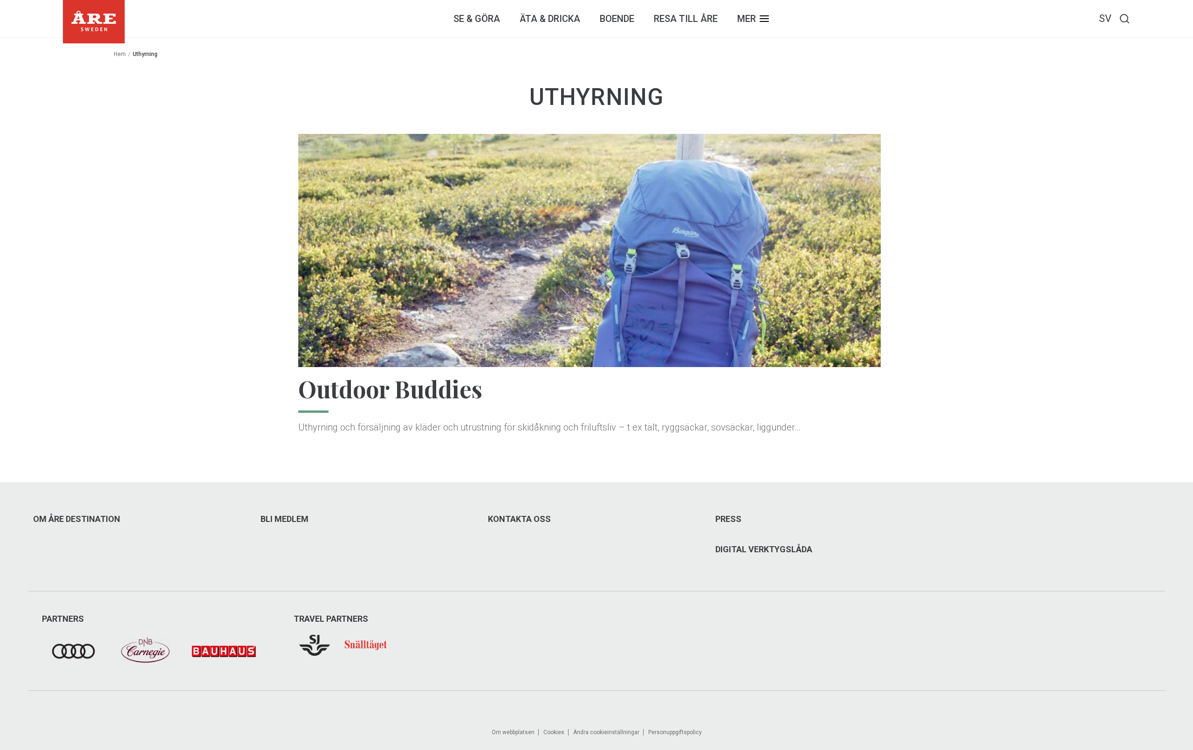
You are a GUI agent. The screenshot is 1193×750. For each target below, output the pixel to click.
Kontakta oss (519, 519)
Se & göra (476, 18)
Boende (617, 18)
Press (728, 519)
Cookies (553, 732)
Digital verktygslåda (763, 549)
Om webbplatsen (513, 732)
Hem (120, 54)
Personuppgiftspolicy (675, 732)
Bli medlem (285, 519)
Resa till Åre (686, 18)
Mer (746, 18)
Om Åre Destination (76, 519)
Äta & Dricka (550, 18)
